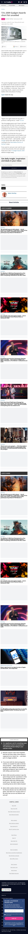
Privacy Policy (18, 923)
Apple (3, 95)
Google (3, 140)
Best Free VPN (14, 808)
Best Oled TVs (14, 841)
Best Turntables (14, 849)
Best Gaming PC (14, 826)
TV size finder (12, 5)
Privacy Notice (19, 173)
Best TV (14, 838)
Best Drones (14, 870)
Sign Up (14, 918)
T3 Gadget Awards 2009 (17, 150)
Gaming (2, 9)
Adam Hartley (10, 19)
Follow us (16, 46)
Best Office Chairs (14, 858)
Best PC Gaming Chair (14, 829)
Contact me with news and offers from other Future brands (14, 914)
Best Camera (14, 864)
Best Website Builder (14, 814)
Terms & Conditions (12, 924)
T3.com (22, 120)
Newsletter (24, 46)
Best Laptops (14, 820)
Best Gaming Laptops (14, 823)
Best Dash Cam (14, 867)
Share (5, 46)
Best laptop (21, 5)
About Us (4, 895)
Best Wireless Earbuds (14, 855)
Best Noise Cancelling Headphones (14, 852)
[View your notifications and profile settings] (19, 2)
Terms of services (17, 172)
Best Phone (14, 835)
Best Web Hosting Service (14, 811)
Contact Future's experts (7, 898)
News (3, 19)
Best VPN (14, 805)
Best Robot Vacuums (14, 873)
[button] (26, 2)
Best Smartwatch (14, 844)
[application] (14, 106)
